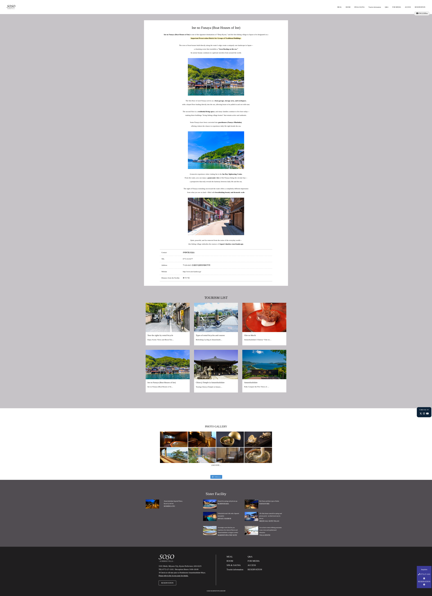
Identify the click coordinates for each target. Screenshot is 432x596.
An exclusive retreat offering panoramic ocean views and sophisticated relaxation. (270, 530)
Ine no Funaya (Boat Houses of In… (160, 387)
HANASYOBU (264, 504)
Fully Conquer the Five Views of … (256, 387)
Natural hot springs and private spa (227, 501)
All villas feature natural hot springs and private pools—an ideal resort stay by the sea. (270, 516)
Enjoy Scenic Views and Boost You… (160, 340)
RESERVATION (420, 7)
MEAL (339, 7)
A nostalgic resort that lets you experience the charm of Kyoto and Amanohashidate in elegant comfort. (228, 530)
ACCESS (408, 7)
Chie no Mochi (250, 335)
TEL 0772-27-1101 (166, 569)
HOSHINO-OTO (169, 506)
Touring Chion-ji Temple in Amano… (209, 387)
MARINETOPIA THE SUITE (227, 535)
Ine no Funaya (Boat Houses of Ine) (161, 382)
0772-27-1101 (425, 574)
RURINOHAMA (223, 504)
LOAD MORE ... (216, 465)
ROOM (348, 7)
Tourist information (374, 7)
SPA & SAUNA (359, 7)
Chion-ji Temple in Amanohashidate (210, 382)
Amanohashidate (251, 382)
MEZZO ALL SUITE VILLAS (269, 521)
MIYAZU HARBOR (224, 518)
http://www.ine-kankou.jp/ (192, 272)
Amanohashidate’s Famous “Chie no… (257, 340)
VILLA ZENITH (264, 535)
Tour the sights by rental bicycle (160, 335)
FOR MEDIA (396, 7)
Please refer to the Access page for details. (173, 576)
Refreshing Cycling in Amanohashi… (209, 340)
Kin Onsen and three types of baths (269, 501)
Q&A (386, 7)
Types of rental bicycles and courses (210, 335)
